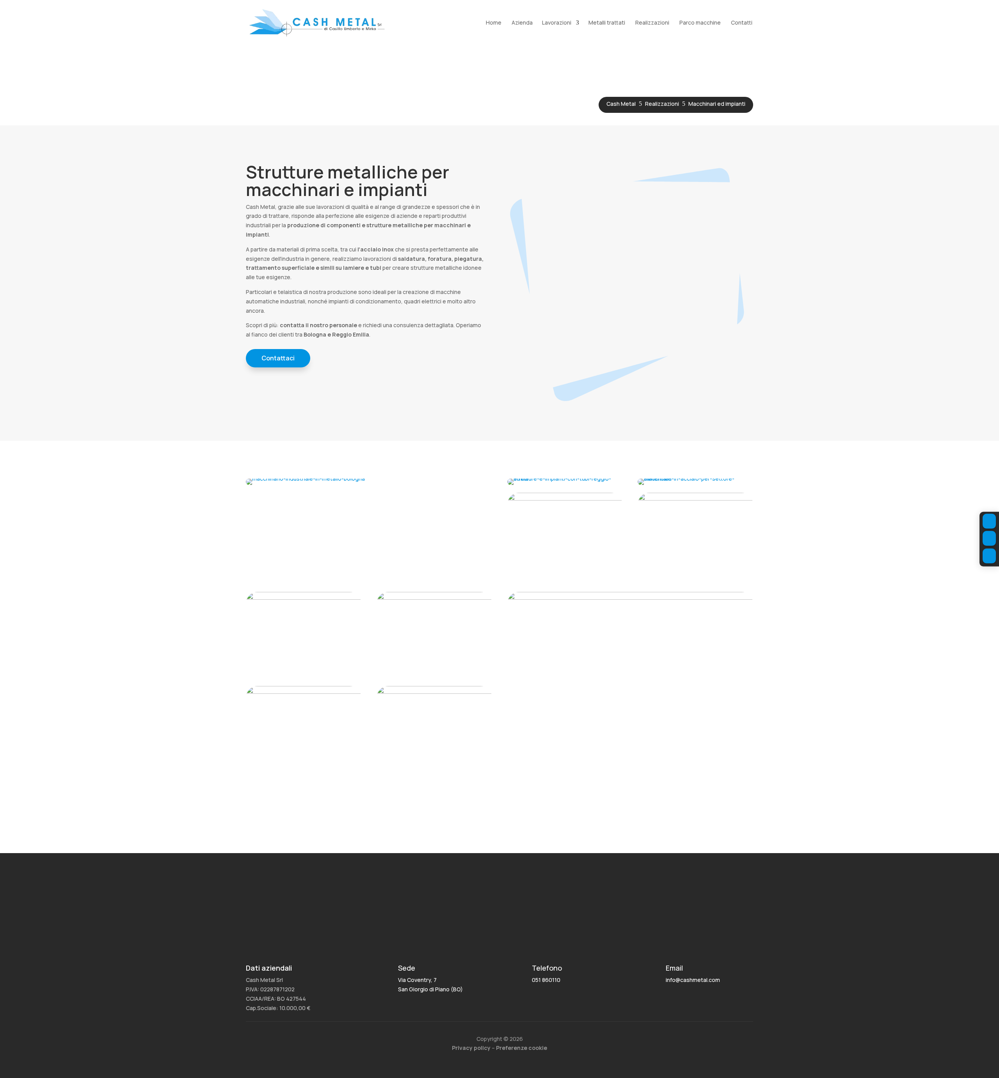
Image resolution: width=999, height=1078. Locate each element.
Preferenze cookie (521, 1047)
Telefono (547, 968)
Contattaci (278, 358)
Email (674, 968)
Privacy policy (471, 1047)
